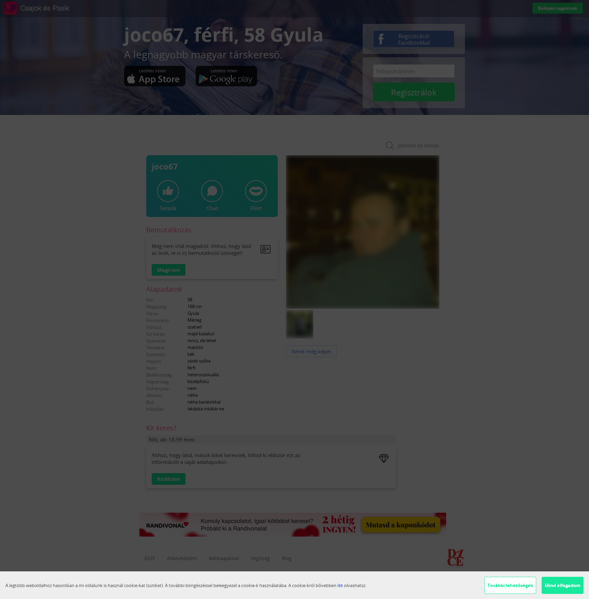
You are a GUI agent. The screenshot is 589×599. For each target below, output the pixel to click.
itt (340, 585)
